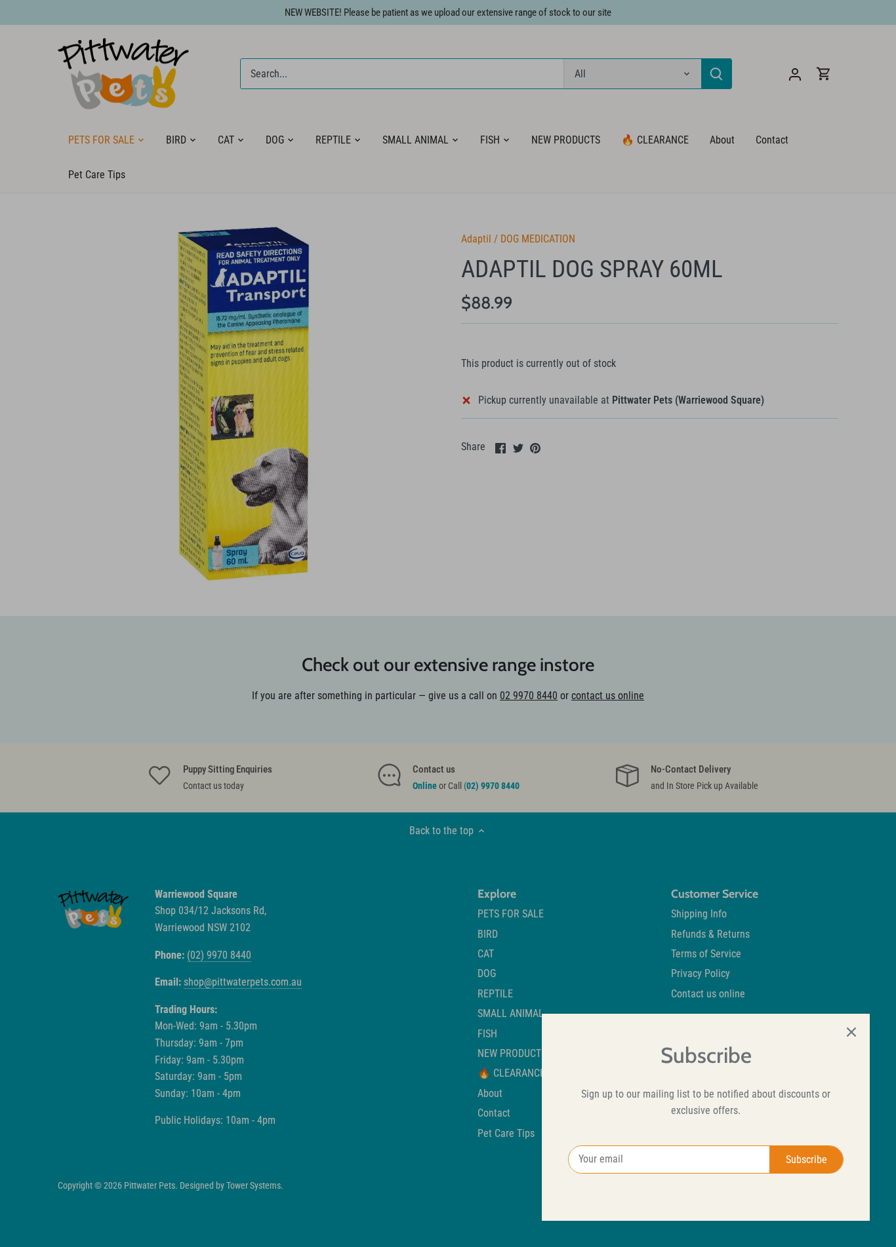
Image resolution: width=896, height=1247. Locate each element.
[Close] (851, 1032)
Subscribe (806, 1159)
